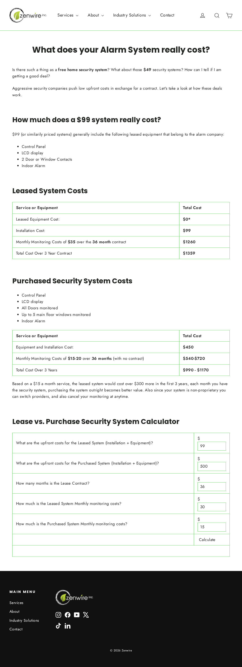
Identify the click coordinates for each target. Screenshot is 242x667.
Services (66, 15)
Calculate (207, 539)
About (94, 15)
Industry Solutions (130, 15)
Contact (167, 15)
